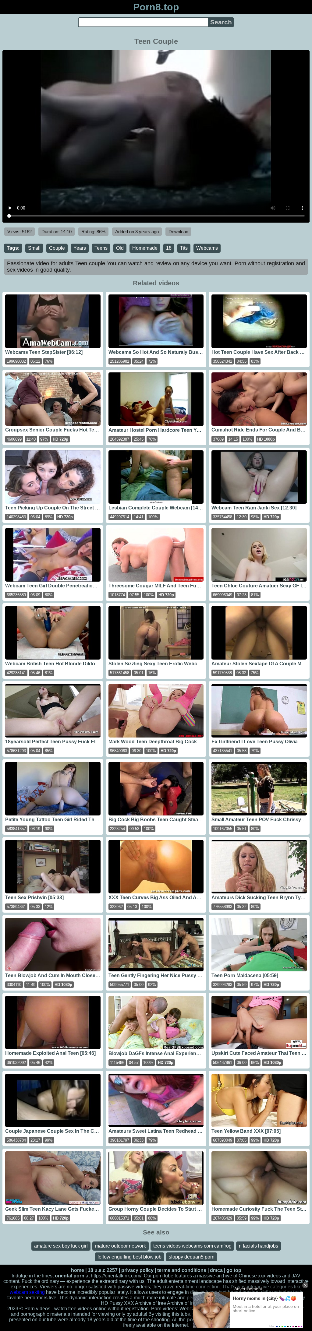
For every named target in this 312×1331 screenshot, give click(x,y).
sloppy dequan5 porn (191, 1256)
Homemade (145, 248)
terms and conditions (181, 1270)
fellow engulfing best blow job (129, 1256)
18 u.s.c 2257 (103, 1270)
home (77, 1270)
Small (34, 248)
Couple (57, 248)
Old (120, 248)
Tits (184, 248)
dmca (216, 1270)
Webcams (207, 248)
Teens (101, 248)
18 (169, 248)
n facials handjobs (258, 1245)
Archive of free (182, 1303)
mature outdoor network (120, 1245)
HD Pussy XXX (117, 1303)
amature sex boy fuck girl (61, 1245)
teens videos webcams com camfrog (192, 1245)
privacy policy (137, 1270)
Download (178, 231)
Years (79, 248)
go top (233, 1270)
